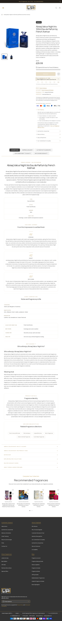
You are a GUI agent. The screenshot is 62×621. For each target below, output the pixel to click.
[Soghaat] (31, 8)
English (17, 613)
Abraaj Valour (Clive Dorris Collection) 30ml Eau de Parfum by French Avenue (8, 505)
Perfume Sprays (26, 433)
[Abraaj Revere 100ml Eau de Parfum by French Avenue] (38, 494)
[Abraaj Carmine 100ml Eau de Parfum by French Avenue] (53, 494)
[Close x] (60, 1)
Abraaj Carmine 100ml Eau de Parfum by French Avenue (53, 505)
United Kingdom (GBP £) (7, 613)
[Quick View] (12, 493)
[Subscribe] (28, 601)
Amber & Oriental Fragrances (24, 436)
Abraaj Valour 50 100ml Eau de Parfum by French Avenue (23, 505)
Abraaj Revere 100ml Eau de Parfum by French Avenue (38, 505)
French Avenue (43, 88)
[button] (59, 8)
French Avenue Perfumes (47, 90)
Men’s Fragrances (49, 433)
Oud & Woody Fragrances (39, 436)
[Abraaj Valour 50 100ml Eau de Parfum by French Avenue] (23, 494)
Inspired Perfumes (38, 433)
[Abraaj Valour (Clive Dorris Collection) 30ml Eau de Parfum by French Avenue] (8, 494)
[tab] (27, 150)
